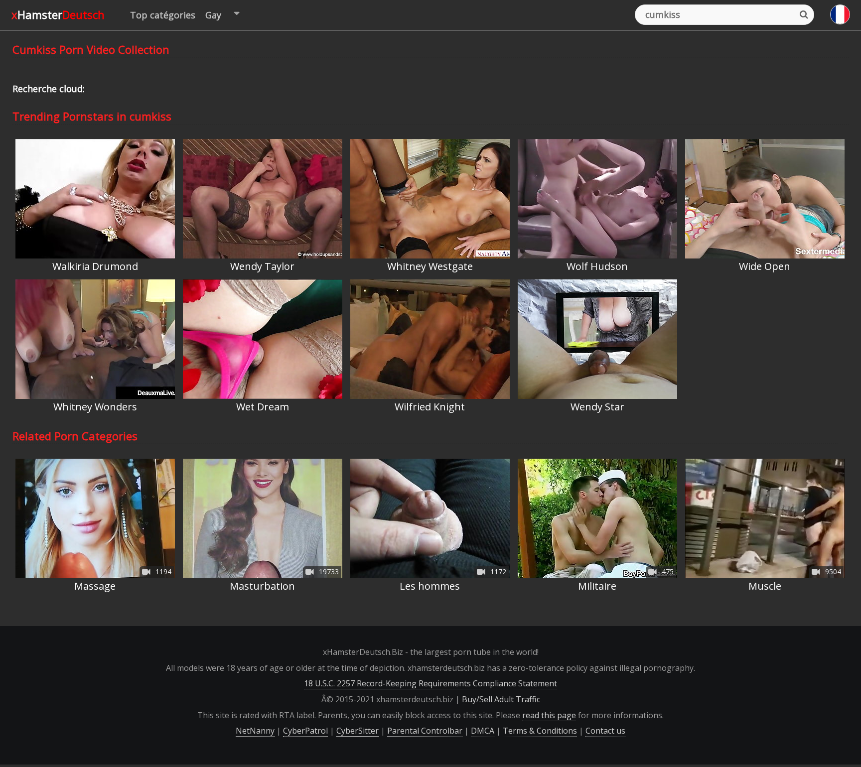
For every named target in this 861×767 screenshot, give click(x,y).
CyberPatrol (305, 730)
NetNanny (255, 730)
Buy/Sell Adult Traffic (501, 699)
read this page (549, 715)
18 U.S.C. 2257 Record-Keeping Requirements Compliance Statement (430, 683)
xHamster (58, 14)
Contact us (605, 730)
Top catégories (162, 15)
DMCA (482, 730)
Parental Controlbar (424, 730)
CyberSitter (357, 730)
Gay (213, 15)
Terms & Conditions (540, 730)
